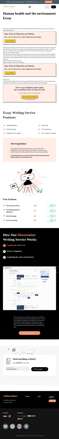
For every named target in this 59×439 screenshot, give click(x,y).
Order (53, 7)
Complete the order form (16, 245)
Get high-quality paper (29, 97)
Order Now (52, 400)
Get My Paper (10, 41)
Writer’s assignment (14, 251)
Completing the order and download (20, 257)
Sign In (47, 7)
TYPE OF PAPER (10, 367)
